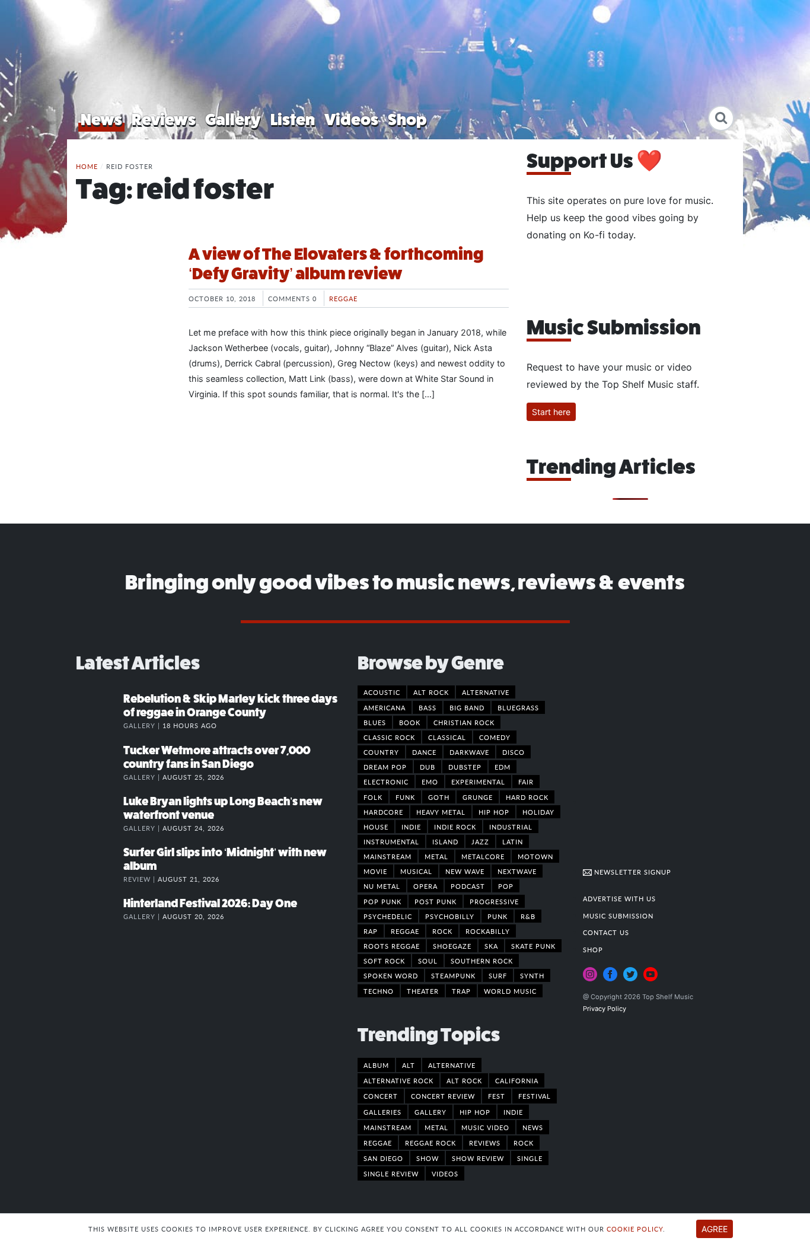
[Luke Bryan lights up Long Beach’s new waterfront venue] (99, 813)
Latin (512, 841)
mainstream (387, 1127)
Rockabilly (487, 931)
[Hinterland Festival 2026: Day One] (99, 915)
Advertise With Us (619, 898)
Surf (498, 975)
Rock (442, 931)
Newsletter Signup (631, 871)
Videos (351, 119)
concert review (443, 1096)
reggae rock (430, 1142)
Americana (384, 707)
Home (87, 166)
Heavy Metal (440, 811)
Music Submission (618, 915)
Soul (428, 960)
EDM (503, 766)
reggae (377, 1142)
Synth (532, 975)
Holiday (538, 811)
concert (380, 1096)
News (101, 119)
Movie (375, 871)
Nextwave (517, 871)
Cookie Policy (635, 1228)
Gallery (233, 119)
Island (445, 841)
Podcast (468, 886)
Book (409, 722)
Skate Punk (533, 945)
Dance (424, 752)
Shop (407, 119)
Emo (430, 781)
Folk (372, 797)
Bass (427, 707)
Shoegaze (452, 945)
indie (513, 1112)
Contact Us (606, 932)
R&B (528, 916)
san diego (383, 1158)
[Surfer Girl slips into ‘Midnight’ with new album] (99, 864)
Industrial (510, 826)
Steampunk (453, 975)
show (427, 1158)
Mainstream (387, 856)
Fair (526, 781)
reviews (484, 1142)
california (516, 1080)
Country (381, 752)
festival (534, 1096)
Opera (425, 886)
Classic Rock (389, 737)
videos (445, 1173)
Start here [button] (551, 412)
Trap (461, 991)
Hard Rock (527, 797)
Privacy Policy (604, 1008)
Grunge (478, 797)
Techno (378, 991)
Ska (491, 945)
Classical (447, 737)
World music (510, 991)
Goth (438, 797)
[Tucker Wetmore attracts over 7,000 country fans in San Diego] (99, 763)
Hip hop (494, 811)
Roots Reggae (391, 945)
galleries (382, 1112)
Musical (416, 871)
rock (524, 1142)
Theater (423, 991)
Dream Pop (385, 766)
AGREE (714, 1229)
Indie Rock (455, 826)
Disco (513, 752)
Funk (405, 797)
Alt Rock (431, 692)
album (376, 1065)
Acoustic (381, 692)
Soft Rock (384, 960)
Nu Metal (381, 886)
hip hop (475, 1112)
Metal (436, 856)
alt (408, 1065)
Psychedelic (387, 916)
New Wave (464, 871)
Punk (497, 916)
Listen (292, 119)
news (532, 1127)
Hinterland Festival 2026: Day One (210, 903)
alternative (452, 1065)
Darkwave (469, 752)
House (375, 826)
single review (391, 1173)
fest (496, 1096)
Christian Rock (464, 722)
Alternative (485, 692)
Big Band (466, 707)
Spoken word (390, 975)
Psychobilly (449, 916)
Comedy (495, 737)
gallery (430, 1112)
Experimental (478, 781)
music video (485, 1127)
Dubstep (464, 766)
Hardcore (383, 811)
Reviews (164, 119)
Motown (535, 856)
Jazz (480, 841)
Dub (427, 766)
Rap (370, 931)
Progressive (494, 901)
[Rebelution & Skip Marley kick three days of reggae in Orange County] (99, 711)
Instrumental (391, 841)
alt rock (464, 1080)
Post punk (435, 901)
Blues (374, 722)
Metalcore (483, 856)
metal (436, 1127)
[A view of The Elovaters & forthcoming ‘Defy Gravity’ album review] (123, 288)
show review (478, 1158)
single (530, 1158)
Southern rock (482, 960)
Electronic (386, 781)
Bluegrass (518, 707)
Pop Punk (382, 901)
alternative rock (398, 1080)
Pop (506, 886)
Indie (411, 826)
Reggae (343, 298)
